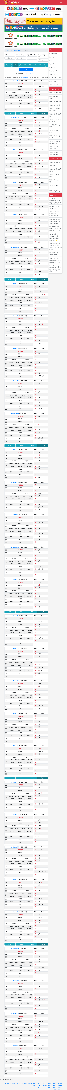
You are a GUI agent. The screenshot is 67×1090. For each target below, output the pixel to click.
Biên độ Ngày (20, 55)
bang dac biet (49, 1085)
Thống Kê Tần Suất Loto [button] (55, 115)
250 (40, 65)
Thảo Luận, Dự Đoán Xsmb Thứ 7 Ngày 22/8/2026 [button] (54, 214)
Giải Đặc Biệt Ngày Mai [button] (55, 126)
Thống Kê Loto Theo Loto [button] (54, 148)
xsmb (13, 1083)
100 (30, 65)
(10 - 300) (31, 55)
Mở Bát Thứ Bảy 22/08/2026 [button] (54, 207)
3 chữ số (32, 113)
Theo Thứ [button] (52, 74)
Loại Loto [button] (52, 67)
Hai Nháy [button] (52, 57)
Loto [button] (50, 60)
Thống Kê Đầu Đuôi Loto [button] (55, 131)
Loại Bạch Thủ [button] (53, 71)
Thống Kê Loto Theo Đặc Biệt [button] (54, 153)
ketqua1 (24, 1083)
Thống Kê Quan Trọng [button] (54, 186)
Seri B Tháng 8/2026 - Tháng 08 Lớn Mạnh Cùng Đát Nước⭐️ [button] (55, 237)
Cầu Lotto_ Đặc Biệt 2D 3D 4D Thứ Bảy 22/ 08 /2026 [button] (55, 228)
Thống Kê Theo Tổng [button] (54, 181)
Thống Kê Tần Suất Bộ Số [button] (55, 170)
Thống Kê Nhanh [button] (54, 162)
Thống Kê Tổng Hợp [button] (54, 175)
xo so (18, 1083)
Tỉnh (5, 55)
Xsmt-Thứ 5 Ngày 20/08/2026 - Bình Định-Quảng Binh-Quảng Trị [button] (55, 269)
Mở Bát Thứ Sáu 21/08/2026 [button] (54, 254)
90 (25, 65)
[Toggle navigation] (60, 2)
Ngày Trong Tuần (41, 56)
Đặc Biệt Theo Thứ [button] (55, 78)
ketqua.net (7, 1083)
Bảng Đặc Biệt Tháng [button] (53, 97)
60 (20, 65)
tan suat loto (39, 1085)
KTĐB (9, 113)
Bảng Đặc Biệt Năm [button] (55, 101)
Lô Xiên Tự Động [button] (54, 191)
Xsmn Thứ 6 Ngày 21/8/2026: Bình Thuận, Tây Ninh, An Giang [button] (55, 246)
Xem (26, 69)
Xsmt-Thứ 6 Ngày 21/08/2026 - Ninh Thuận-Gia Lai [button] (55, 221)
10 (7, 65)
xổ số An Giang (30, 74)
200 (35, 65)
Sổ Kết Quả (17, 50)
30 (16, 65)
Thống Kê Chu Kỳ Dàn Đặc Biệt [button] (54, 142)
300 (45, 65)
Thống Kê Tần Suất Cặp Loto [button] (55, 120)
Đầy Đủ (43, 113)
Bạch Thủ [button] (52, 64)
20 (11, 65)
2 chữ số (21, 113)
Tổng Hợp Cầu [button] (53, 85)
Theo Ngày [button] (52, 165)
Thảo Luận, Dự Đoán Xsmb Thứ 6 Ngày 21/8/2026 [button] (55, 260)
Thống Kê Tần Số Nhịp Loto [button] (54, 109)
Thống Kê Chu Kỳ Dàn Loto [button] (54, 137)
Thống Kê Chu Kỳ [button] (54, 105)
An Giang (13, 81)
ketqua (30, 1083)
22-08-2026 (25, 77)
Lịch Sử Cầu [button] (53, 81)
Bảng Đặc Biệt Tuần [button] (55, 93)
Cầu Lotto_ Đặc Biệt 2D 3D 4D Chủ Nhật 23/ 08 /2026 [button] (55, 201)
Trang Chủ (9, 50)
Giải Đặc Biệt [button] (53, 53)
